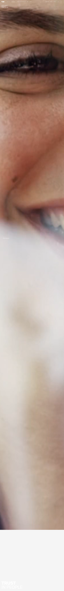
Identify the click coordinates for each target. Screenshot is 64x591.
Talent (30, 1)
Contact (51, 1)
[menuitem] (9, 2)
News (27, 1)
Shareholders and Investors (21, 1)
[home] (3, 2)
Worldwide (47, 1)
